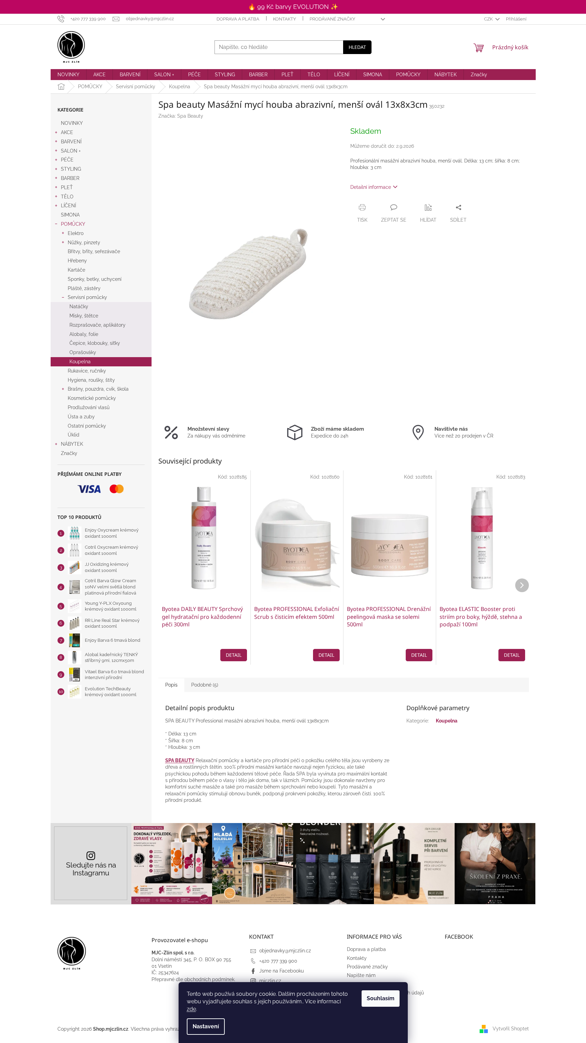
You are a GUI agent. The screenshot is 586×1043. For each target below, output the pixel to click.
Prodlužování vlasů (88, 407)
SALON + (71, 151)
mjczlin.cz (270, 980)
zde (191, 1009)
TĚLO (67, 196)
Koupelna (80, 361)
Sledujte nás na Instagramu (91, 869)
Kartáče (76, 270)
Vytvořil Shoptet (511, 1028)
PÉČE (67, 159)
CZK (489, 19)
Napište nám (361, 975)
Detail (234, 655)
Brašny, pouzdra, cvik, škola (98, 389)
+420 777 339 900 (278, 961)
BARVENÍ (71, 141)
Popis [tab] (171, 685)
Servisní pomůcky (87, 297)
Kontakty (284, 19)
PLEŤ (67, 187)
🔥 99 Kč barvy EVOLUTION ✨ (293, 6)
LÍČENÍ (68, 205)
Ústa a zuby (81, 416)
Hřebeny (77, 260)
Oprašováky (82, 352)
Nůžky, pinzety (84, 242)
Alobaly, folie (83, 334)
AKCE (67, 132)
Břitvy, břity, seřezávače (94, 251)
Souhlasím (380, 998)
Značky (69, 453)
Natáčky (78, 306)
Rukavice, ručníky (87, 371)
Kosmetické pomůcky (92, 398)
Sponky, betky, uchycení (94, 279)
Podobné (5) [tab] (204, 685)
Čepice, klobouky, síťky (94, 343)
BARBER (70, 178)
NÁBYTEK (72, 444)
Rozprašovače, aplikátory (97, 325)
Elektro (75, 233)
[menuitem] (68, 74)
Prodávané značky (332, 19)
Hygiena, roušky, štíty (91, 380)
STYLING (71, 169)
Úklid (73, 435)
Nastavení (206, 1026)
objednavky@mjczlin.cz (285, 950)
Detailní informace (370, 187)
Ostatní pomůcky (87, 426)
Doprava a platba (238, 19)
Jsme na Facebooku (281, 971)
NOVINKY (72, 123)
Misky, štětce (83, 315)
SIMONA (70, 215)
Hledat (357, 47)
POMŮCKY (73, 224)
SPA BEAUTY (179, 760)
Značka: (180, 116)
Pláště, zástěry (84, 288)
